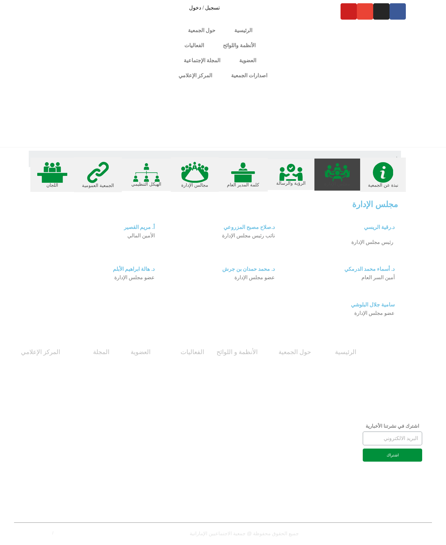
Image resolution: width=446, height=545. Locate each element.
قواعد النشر (96, 448)
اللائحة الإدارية (243, 425)
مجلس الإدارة (296, 380)
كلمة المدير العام (293, 410)
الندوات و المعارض (184, 410)
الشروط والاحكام (36, 533)
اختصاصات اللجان (337, 365)
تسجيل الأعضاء (134, 440)
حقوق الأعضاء (135, 395)
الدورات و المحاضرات (180, 380)
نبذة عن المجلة (92, 365)
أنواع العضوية (136, 365)
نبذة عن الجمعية (293, 365)
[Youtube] (349, 11)
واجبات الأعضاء (134, 425)
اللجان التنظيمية (240, 365)
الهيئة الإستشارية (91, 433)
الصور (53, 395)
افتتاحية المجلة (92, 463)
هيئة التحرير (96, 395)
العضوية (141, 352)
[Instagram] (381, 11)
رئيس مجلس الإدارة (290, 425)
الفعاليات (192, 352)
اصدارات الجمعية (249, 75)
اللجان (304, 485)
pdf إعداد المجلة (91, 508)
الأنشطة (195, 395)
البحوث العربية (93, 478)
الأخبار (52, 365)
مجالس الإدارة (296, 440)
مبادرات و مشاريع (185, 365)
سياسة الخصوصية (71, 533)
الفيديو (53, 380)
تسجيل (212, 7)
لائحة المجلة (343, 395)
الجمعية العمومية (293, 470)
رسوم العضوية (135, 410)
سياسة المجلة (93, 380)
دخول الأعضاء (136, 455)
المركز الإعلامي (40, 352)
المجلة (101, 352)
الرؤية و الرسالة (294, 395)
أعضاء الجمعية (135, 380)
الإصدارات (48, 433)
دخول (195, 7)
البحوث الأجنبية (92, 493)
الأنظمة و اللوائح (237, 352)
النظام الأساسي (339, 380)
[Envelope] (365, 11)
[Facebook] (398, 11)
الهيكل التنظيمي (294, 455)
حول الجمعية (295, 352)
